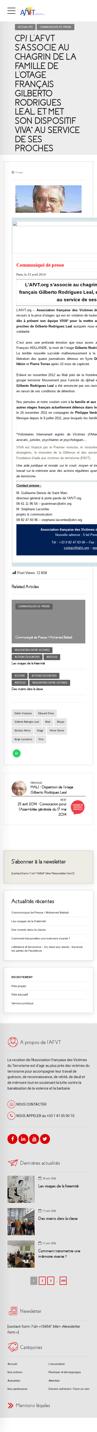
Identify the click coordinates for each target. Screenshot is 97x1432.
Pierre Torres (57, 730)
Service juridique (22, 1003)
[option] (48, 199)
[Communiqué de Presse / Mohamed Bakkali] (48, 622)
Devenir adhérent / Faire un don (69, 1389)
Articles (52, 657)
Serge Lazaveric (23, 739)
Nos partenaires (17, 1389)
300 (63, 1280)
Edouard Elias (46, 713)
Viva (41, 739)
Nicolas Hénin (22, 730)
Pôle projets (18, 986)
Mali (47, 721)
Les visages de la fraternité (28, 663)
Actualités (25, 27)
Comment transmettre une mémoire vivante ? (40, 938)
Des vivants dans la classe (27, 689)
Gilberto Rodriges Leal (26, 721)
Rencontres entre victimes (32, 650)
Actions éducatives (27, 657)
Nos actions (14, 1372)
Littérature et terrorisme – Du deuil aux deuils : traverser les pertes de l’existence (47, 948)
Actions (20, 675)
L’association (56, 1364)
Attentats (54, 1380)
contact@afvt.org (76, 548)
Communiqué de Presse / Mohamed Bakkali (43, 637)
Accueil (12, 1364)
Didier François (23, 713)
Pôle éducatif (19, 994)
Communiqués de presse (55, 27)
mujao (60, 721)
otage (40, 730)
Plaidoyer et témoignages (64, 1372)
